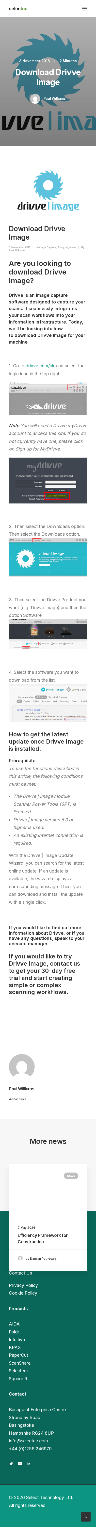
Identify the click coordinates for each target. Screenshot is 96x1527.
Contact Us (20, 1273)
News (72, 247)
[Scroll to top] (86, 1516)
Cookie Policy (23, 1293)
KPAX (15, 1347)
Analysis (63, 247)
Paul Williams (55, 98)
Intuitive (17, 1339)
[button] (84, 8)
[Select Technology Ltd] (18, 8)
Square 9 (18, 1378)
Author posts (17, 1099)
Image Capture (47, 247)
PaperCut (18, 1355)
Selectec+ (19, 1370)
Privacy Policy (23, 1285)
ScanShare (20, 1363)
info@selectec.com (28, 1440)
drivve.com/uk (40, 365)
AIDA (14, 1324)
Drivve (56, 933)
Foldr (14, 1331)
